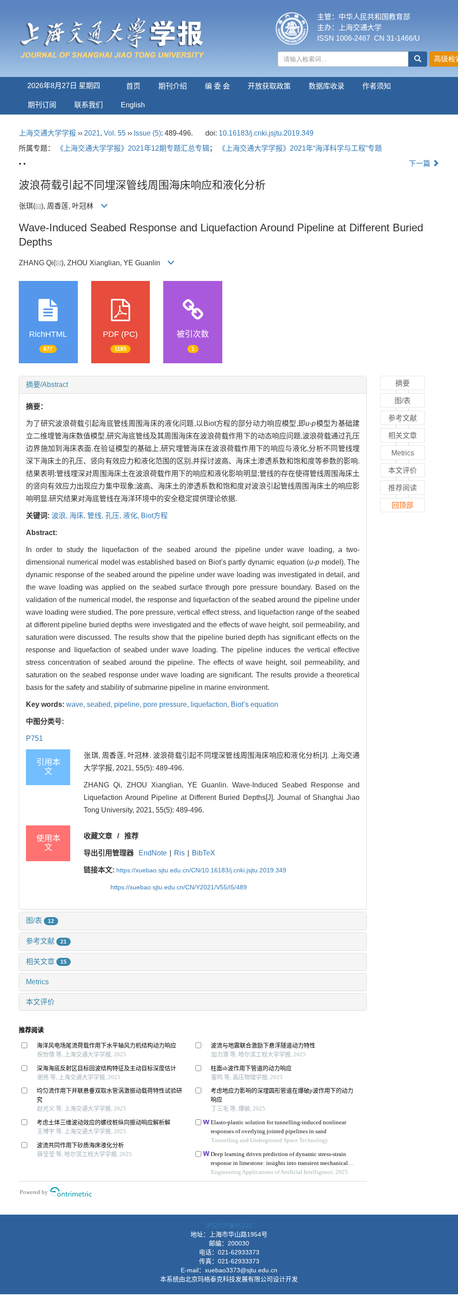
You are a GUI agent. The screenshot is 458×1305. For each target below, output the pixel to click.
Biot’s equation (254, 704)
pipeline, (128, 704)
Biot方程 (154, 515)
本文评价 (40, 1002)
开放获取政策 (269, 86)
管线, (96, 515)
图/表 (40, 920)
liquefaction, (211, 704)
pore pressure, (167, 704)
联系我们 (88, 105)
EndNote (153, 853)
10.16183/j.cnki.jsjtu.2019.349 (266, 133)
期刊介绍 (172, 86)
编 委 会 (217, 86)
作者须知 (376, 86)
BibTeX (203, 853)
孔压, (114, 515)
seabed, (100, 704)
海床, (78, 515)
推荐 (131, 836)
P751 (34, 738)
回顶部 (402, 505)
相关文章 (46, 961)
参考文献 (46, 941)
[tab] (192, 384)
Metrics (37, 982)
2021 (92, 133)
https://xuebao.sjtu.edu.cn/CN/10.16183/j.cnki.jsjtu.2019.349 (201, 870)
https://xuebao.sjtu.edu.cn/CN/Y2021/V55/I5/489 (178, 887)
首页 (133, 86)
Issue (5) (147, 133)
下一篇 (420, 163)
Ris (179, 853)
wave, (76, 704)
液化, (132, 515)
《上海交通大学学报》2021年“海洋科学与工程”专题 (300, 148)
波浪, (60, 515)
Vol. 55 (115, 133)
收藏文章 (98, 836)
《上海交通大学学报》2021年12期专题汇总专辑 (132, 148)
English (133, 105)
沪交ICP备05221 (229, 1225)
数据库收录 (326, 86)
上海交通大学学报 (47, 133)
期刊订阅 (42, 105)
